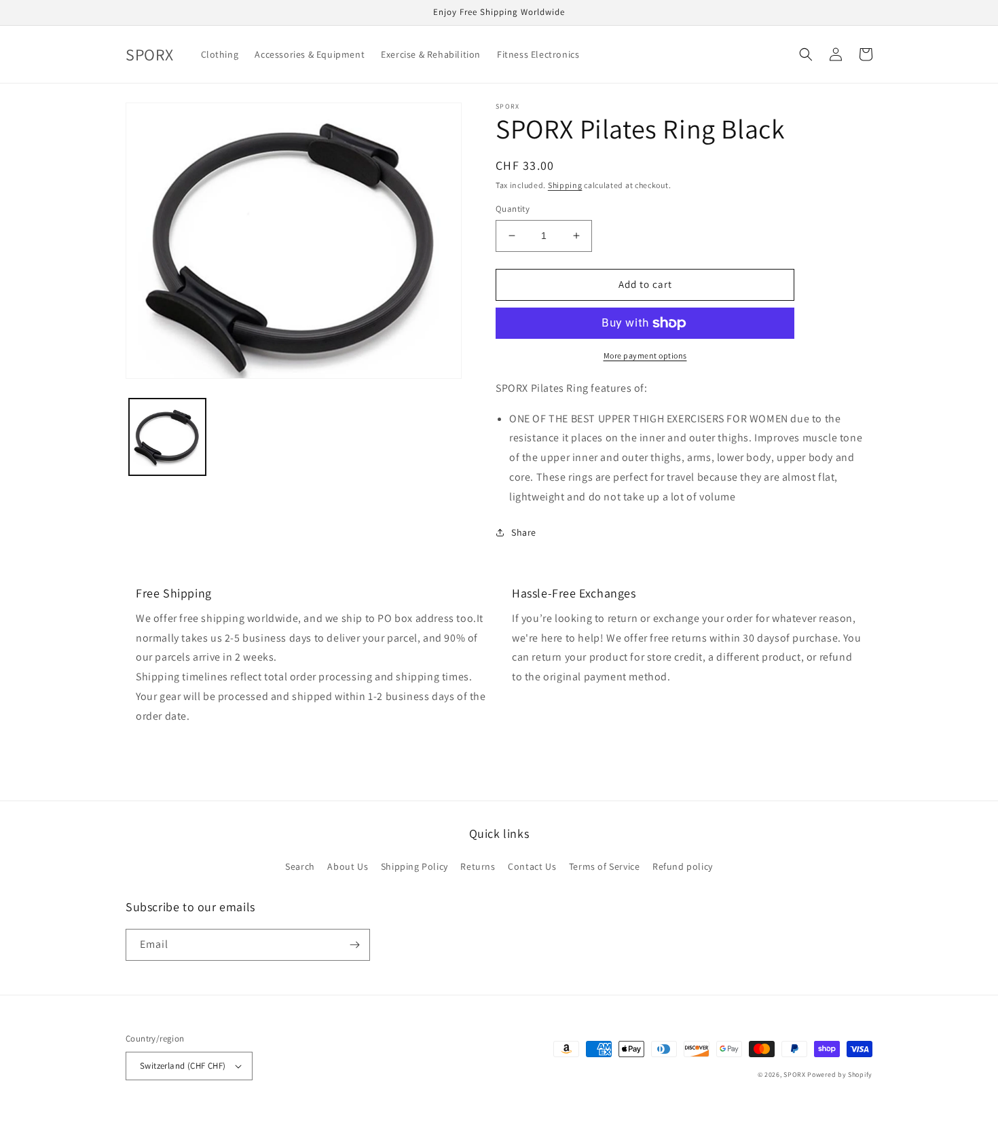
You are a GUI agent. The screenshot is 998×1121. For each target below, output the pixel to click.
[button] (806, 54)
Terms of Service (604, 866)
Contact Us (532, 866)
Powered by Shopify (839, 1074)
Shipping (565, 185)
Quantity (513, 209)
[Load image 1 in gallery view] (167, 437)
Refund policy (682, 866)
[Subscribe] (354, 945)
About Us (347, 866)
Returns (477, 866)
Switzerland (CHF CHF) (182, 1065)
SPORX (794, 1074)
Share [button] (523, 532)
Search (300, 866)
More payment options (645, 355)
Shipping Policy (414, 866)
